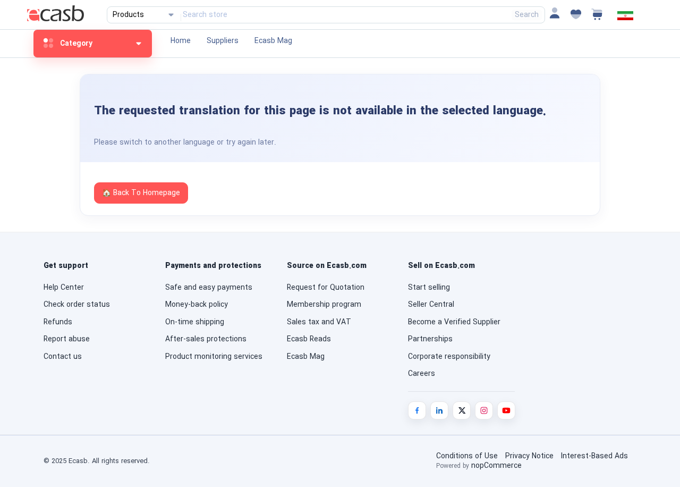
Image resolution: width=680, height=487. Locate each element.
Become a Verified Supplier (454, 322)
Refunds (58, 322)
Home (181, 41)
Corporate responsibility (449, 357)
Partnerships (430, 339)
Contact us (63, 357)
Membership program (324, 304)
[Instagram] (484, 410)
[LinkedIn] (439, 410)
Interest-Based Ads (594, 456)
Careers (421, 374)
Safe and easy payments (208, 287)
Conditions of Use (467, 456)
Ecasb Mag (273, 41)
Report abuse (67, 339)
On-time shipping (194, 322)
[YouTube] (506, 410)
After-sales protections (205, 339)
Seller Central (431, 304)
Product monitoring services (213, 357)
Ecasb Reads (309, 339)
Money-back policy (196, 304)
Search (527, 15)
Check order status (77, 304)
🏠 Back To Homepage (141, 193)
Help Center (64, 287)
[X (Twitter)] (462, 410)
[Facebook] (417, 410)
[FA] (625, 18)
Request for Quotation (325, 287)
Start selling (429, 287)
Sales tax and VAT (319, 322)
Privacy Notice (529, 456)
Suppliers (223, 41)
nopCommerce (496, 466)
